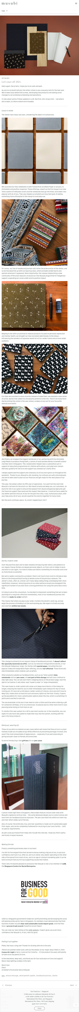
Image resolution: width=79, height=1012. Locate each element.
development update (27, 976)
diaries (55, 976)
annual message (12, 976)
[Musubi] (9, 3)
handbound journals (43, 976)
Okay (39, 1008)
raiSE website (33, 930)
